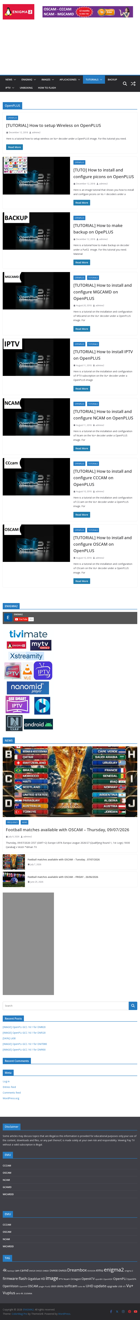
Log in (6, 1081)
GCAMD (7, 1187)
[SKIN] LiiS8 (9, 1038)
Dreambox (77, 1270)
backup (10, 1270)
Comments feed (12, 1092)
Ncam (67, 1279)
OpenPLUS (12, 118)
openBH (99, 1279)
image (52, 1278)
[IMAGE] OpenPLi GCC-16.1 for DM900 (24, 1049)
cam (17, 1270)
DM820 (46, 1270)
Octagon (76, 1279)
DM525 (39, 1270)
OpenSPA (131, 1279)
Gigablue (34, 1279)
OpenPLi (119, 1278)
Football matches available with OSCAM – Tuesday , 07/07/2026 (64, 859)
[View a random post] (133, 84)
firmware (10, 1278)
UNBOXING (26, 87)
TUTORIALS (92, 79)
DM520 (32, 1270)
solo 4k (81, 1286)
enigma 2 (129, 1270)
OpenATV (88, 1279)
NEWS (8, 79)
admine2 (36, 132)
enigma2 (114, 1269)
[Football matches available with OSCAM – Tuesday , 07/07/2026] (14, 862)
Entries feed (9, 1087)
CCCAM (7, 1165)
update (100, 1285)
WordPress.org (11, 1098)
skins (60, 1286)
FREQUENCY (12, 822)
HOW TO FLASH (47, 87)
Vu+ (129, 1285)
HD (43, 1279)
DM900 (54, 1270)
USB (120, 1286)
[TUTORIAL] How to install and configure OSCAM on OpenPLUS (102, 544)
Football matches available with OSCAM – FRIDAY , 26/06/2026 (63, 877)
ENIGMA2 (27, 79)
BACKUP (112, 79)
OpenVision (11, 1286)
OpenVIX (23, 1286)
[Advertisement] (70, 49)
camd (24, 1270)
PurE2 (47, 1286)
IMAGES (45, 79)
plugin (41, 1286)
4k (5, 1270)
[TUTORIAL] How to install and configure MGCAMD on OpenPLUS (102, 291)
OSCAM (7, 1172)
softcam (70, 1286)
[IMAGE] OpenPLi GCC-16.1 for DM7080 (25, 1044)
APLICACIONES (68, 79)
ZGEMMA (28, 1293)
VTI (124, 1286)
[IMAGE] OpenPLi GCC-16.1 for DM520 (24, 1032)
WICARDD (8, 1194)
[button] (14, 79)
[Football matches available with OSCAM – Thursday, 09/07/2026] (70, 781)
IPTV (8, 87)
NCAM (6, 1179)
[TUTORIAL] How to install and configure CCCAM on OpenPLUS (102, 477)
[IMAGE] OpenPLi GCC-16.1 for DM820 (24, 1027)
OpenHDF (108, 1279)
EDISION (91, 1270)
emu (99, 1270)
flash (23, 1278)
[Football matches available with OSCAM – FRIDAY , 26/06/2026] (14, 879)
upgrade (112, 1286)
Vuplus (9, 1292)
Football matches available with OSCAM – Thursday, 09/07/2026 (67, 829)
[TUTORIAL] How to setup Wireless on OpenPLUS (53, 125)
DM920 (62, 1270)
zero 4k (19, 1293)
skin (53, 1286)
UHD (89, 1285)
